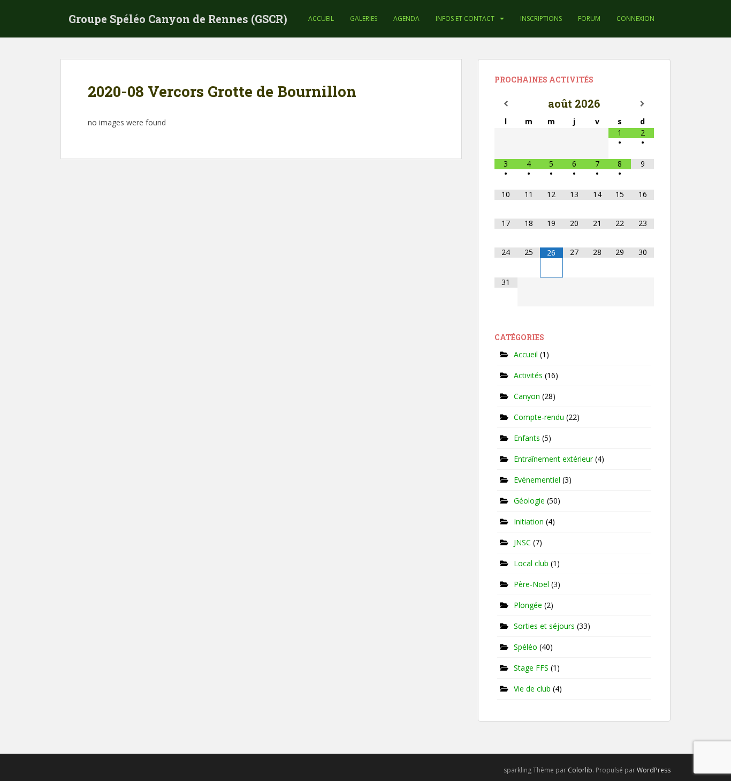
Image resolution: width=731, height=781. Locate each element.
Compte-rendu (539, 417)
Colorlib (580, 770)
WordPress (654, 770)
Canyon (527, 396)
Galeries (363, 18)
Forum (589, 18)
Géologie (529, 500)
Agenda (406, 18)
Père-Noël (531, 584)
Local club (531, 563)
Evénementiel (537, 480)
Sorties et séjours (544, 626)
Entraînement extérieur (553, 459)
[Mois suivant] (642, 104)
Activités (528, 375)
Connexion (635, 18)
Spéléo (525, 647)
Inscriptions (541, 18)
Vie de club (532, 689)
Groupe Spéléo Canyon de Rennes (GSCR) (177, 19)
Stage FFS (531, 668)
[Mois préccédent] (505, 104)
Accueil (321, 18)
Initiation (529, 521)
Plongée (528, 605)
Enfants (527, 438)
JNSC (522, 542)
